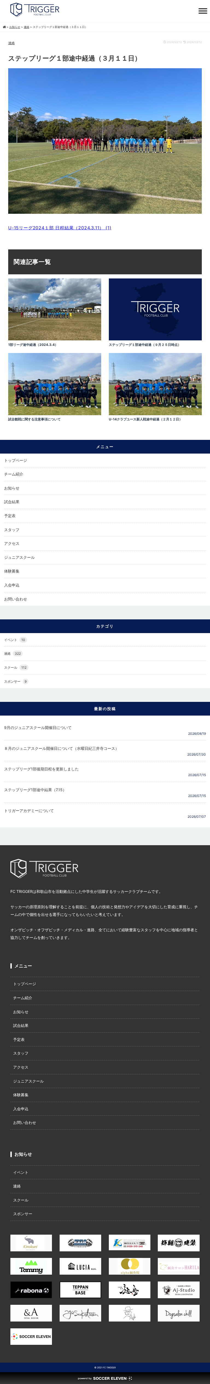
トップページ (15, 460)
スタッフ (11, 529)
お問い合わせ (15, 599)
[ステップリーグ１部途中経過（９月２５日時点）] (155, 339)
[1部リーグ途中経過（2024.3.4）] (54, 339)
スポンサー (15, 681)
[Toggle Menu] (203, 10)
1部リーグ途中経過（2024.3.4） (33, 345)
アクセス (11, 543)
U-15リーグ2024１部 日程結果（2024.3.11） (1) (59, 227)
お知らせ (11, 488)
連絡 (11, 43)
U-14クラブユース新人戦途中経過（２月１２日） (145, 419)
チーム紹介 (13, 474)
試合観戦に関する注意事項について (34, 419)
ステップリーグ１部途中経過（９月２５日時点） (145, 345)
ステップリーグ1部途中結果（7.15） (35, 789)
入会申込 (11, 585)
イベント (14, 640)
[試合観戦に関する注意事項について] (54, 413)
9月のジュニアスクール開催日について (38, 727)
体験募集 (11, 571)
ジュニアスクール (19, 557)
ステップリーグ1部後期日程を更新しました (41, 769)
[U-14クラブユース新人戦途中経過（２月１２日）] (155, 413)
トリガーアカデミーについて (29, 810)
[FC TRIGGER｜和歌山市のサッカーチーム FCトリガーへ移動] (4, 27)
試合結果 (11, 501)
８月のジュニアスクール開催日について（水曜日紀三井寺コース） (61, 748)
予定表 (10, 515)
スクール (15, 667)
